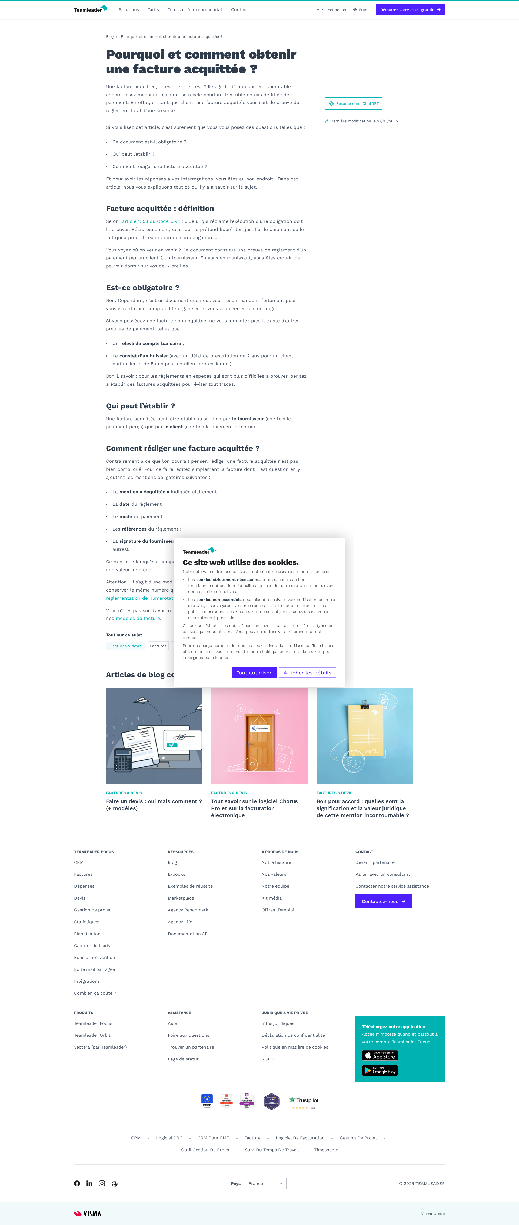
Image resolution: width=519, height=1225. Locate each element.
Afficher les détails (307, 673)
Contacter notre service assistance (392, 886)
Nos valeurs (274, 874)
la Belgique (193, 657)
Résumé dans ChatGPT (357, 103)
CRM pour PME (213, 1137)
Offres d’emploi (278, 909)
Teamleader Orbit (92, 1035)
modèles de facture (138, 618)
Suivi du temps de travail (272, 1149)
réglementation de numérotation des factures (158, 598)
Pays (236, 1183)
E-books (176, 874)
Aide (172, 1023)
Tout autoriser (254, 673)
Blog (110, 36)
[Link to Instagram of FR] (102, 1183)
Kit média (272, 898)
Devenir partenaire (375, 862)
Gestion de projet (92, 909)
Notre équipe (275, 886)
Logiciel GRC (169, 1137)
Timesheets (326, 1149)
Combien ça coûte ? (95, 993)
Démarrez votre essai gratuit (407, 10)
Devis (79, 898)
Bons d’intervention (94, 957)
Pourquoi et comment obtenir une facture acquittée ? (171, 36)
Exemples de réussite (190, 886)
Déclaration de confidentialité (293, 1035)
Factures (158, 646)
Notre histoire (276, 862)
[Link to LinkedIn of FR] (89, 1183)
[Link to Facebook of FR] (77, 1183)
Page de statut (183, 1059)
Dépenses (84, 886)
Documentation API (188, 933)
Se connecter (334, 10)
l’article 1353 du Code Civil (150, 221)
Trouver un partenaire (191, 1047)
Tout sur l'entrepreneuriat (195, 9)
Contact (239, 9)
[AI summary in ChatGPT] (114, 1183)
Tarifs (153, 9)
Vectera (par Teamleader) (100, 1047)
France (365, 10)
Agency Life (180, 921)
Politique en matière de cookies (295, 1047)
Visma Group (433, 1213)
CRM (79, 862)
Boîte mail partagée (94, 969)
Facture (252, 1137)
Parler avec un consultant (382, 874)
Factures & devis (125, 646)
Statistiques (86, 921)
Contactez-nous (380, 901)
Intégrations (87, 981)
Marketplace (181, 898)
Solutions (129, 9)
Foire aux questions (188, 1035)
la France (219, 657)
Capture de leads (92, 945)
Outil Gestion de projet (205, 1149)
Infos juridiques (278, 1023)
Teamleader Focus (93, 1023)
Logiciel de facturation (300, 1137)
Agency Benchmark (188, 909)
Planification (87, 933)
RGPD (268, 1059)
